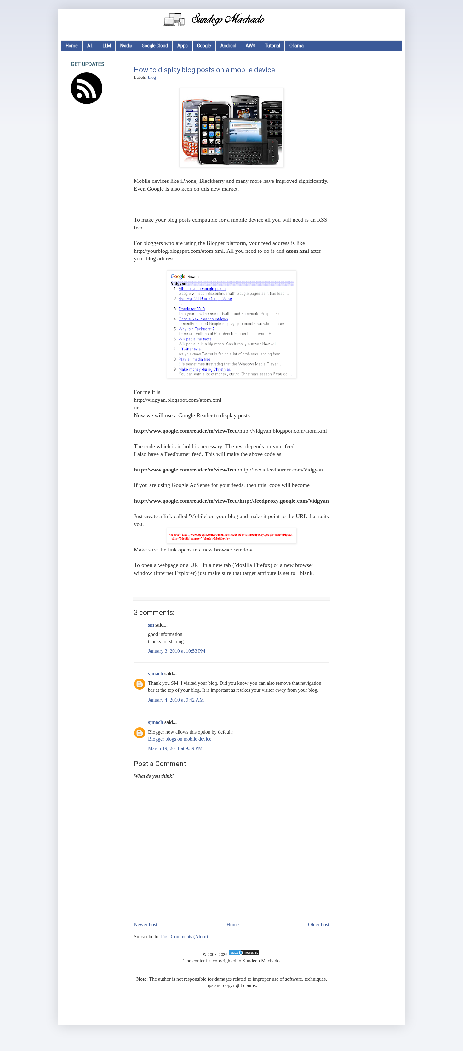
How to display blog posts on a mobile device (204, 70)
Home (72, 45)
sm (151, 624)
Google (204, 45)
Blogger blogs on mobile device (179, 739)
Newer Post (145, 924)
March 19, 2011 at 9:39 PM (175, 748)
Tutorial (272, 45)
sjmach (155, 673)
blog (152, 77)
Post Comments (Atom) (184, 936)
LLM (107, 45)
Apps (182, 45)
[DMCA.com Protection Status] (244, 954)
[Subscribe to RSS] (86, 102)
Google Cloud (155, 45)
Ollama (296, 45)
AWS (250, 45)
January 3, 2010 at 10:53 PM (176, 651)
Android (228, 45)
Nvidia (126, 45)
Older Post (318, 924)
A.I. (90, 45)
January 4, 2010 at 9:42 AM (176, 699)
